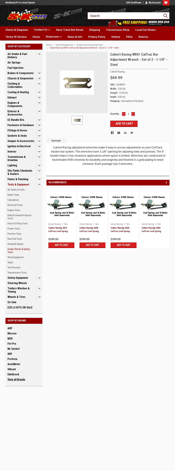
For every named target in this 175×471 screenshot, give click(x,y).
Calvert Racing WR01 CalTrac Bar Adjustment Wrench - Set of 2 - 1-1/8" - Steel (84, 48)
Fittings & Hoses (17, 130)
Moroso (12, 333)
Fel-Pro (12, 343)
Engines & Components (15, 104)
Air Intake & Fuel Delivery (17, 55)
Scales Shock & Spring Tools (19, 251)
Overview (55, 140)
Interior (12, 151)
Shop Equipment (16, 257)
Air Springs (14, 62)
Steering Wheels (17, 283)
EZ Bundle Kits (16, 119)
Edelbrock (13, 374)
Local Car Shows (145, 29)
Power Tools (14, 228)
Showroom (52, 36)
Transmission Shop (117, 29)
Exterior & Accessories (15, 113)
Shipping (94, 29)
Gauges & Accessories (21, 141)
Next (167, 182)
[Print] (125, 132)
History (115, 36)
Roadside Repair (15, 243)
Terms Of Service (16, 36)
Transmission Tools (17, 272)
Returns (143, 36)
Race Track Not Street (69, 29)
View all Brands (16, 379)
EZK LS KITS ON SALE (20, 307)
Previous (164, 182)
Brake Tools (13, 194)
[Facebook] (112, 132)
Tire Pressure (14, 267)
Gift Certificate (133, 2)
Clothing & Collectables (15, 85)
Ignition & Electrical (19, 146)
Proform (12, 359)
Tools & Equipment (18, 184)
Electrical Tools (15, 205)
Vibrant (12, 369)
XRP (10, 354)
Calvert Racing (54, 224)
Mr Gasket (14, 348)
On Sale (12, 302)
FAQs (129, 36)
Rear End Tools (15, 238)
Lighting (12, 165)
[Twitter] (131, 132)
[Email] (118, 132)
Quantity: (114, 113)
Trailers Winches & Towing (19, 290)
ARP (10, 328)
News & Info (75, 36)
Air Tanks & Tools (16, 189)
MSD (10, 338)
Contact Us (41, 29)
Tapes (10, 262)
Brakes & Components (21, 73)
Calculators (13, 199)
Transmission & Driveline (17, 158)
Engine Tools (14, 210)
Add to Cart (61, 245)
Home (36, 36)
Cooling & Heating (18, 92)
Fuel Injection (15, 67)
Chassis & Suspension (20, 78)
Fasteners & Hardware (21, 125)
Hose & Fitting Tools (18, 223)
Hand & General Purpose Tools (19, 217)
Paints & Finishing (18, 179)
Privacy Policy (96, 36)
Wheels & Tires (16, 297)
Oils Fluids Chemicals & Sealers (20, 172)
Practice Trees (15, 233)
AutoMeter (14, 364)
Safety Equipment (18, 277)
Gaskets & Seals (17, 135)
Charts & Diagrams (16, 29)
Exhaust (12, 97)
